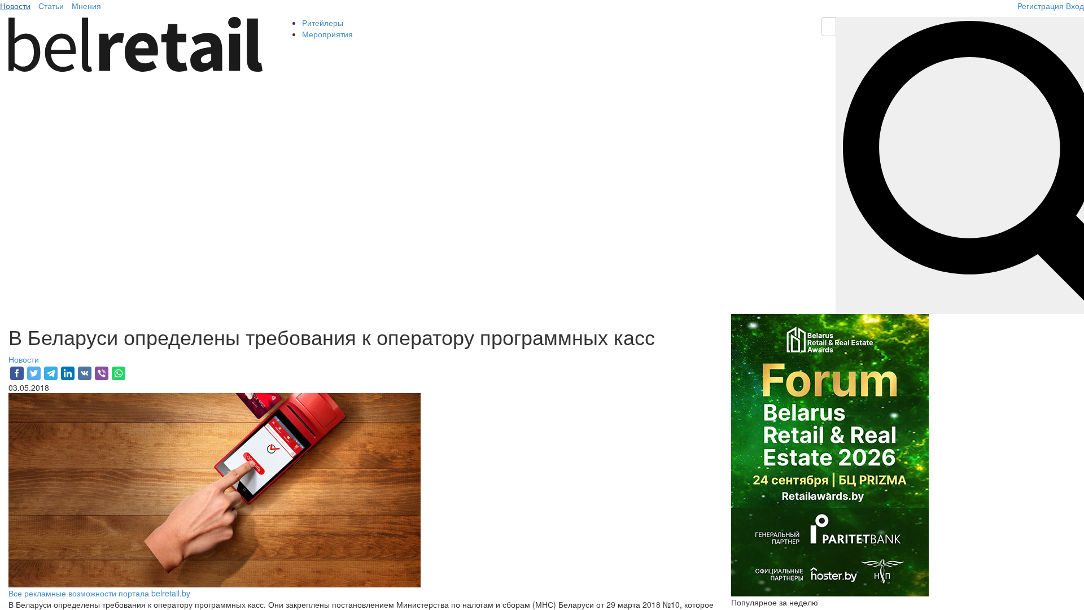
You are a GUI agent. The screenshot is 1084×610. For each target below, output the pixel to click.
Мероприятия (327, 34)
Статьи (51, 5)
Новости (15, 5)
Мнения (86, 5)
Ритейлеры (322, 22)
